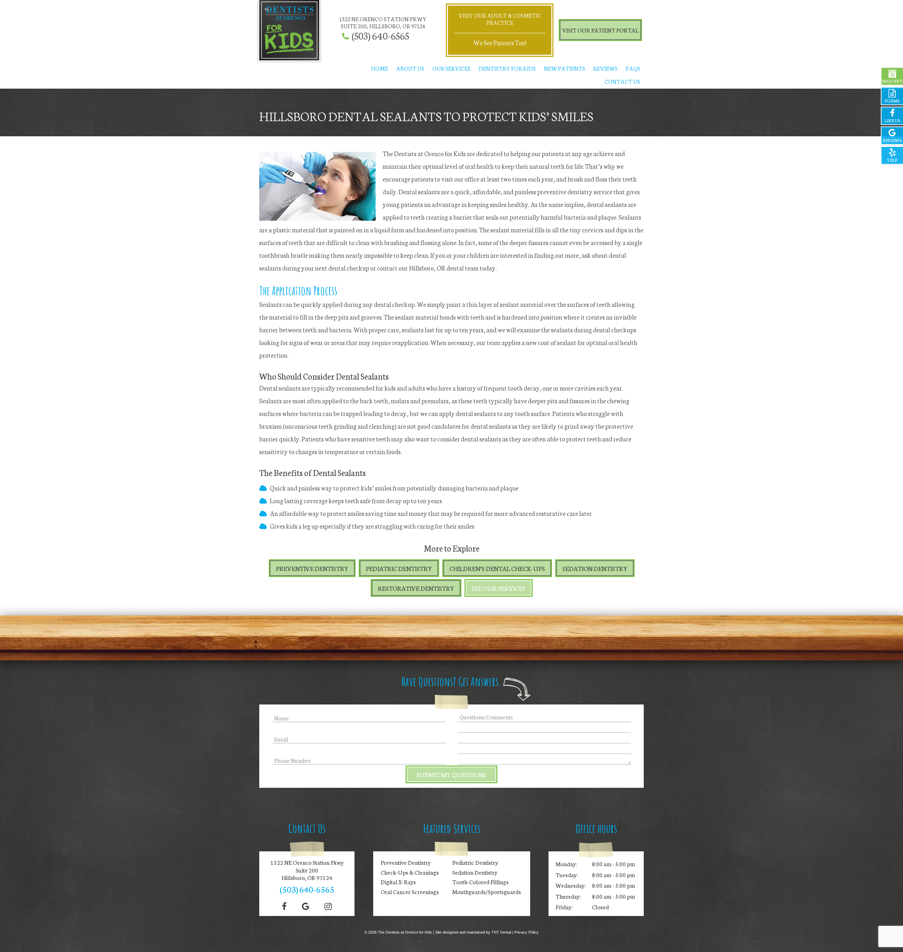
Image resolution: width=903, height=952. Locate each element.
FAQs (633, 68)
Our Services (451, 68)
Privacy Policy (526, 932)
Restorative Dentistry (416, 588)
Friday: (564, 907)
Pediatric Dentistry (399, 568)
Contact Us (622, 81)
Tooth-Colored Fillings (480, 882)
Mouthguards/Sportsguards (486, 892)
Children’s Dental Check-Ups (497, 568)
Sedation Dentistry (595, 568)
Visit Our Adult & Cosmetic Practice (500, 18)
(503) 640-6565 (380, 35)
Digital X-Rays (398, 882)
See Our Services (499, 588)
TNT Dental (501, 932)
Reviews (605, 68)
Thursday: (568, 896)
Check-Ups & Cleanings (410, 872)
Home (379, 68)
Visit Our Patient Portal (600, 30)
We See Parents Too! (499, 42)
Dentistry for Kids (507, 68)
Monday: (566, 863)
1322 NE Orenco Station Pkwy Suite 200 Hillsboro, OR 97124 (307, 869)
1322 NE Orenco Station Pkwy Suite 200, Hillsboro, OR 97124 (382, 22)
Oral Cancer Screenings (410, 892)
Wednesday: (571, 885)
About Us (410, 68)
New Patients (564, 68)
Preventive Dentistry (312, 568)
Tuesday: (567, 874)
